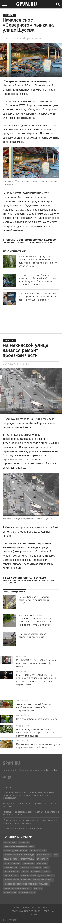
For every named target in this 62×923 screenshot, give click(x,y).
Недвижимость (27, 892)
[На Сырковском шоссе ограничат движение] (9, 639)
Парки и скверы (12, 863)
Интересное (10, 842)
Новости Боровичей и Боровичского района (26, 884)
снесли (46, 217)
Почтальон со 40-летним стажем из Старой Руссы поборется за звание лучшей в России (38, 296)
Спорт (25, 871)
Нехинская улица (29, 580)
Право (47, 871)
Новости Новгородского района (37, 876)
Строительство (11, 871)
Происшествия (37, 851)
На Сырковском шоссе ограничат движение (32, 635)
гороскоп (24, 867)
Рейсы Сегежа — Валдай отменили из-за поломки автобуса (34, 600)
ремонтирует (20, 555)
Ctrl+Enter (51, 769)
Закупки (38, 888)
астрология (10, 892)
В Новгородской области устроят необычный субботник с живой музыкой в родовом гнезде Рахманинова (38, 280)
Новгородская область (15, 851)
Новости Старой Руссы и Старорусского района (28, 880)
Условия (33, 914)
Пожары (37, 867)
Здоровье (41, 863)
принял (42, 101)
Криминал (28, 863)
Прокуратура (27, 859)
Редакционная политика (26, 911)
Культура (36, 871)
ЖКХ (46, 867)
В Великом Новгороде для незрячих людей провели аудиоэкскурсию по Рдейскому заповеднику (38, 261)
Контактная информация (37, 907)
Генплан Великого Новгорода (24, 240)
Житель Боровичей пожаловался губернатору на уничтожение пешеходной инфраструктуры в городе (36, 620)
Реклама (49, 911)
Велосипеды (10, 867)
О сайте (15, 907)
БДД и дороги (13, 578)
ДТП (55, 855)
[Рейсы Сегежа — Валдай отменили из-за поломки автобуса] (9, 602)
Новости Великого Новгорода (19, 855)
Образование (11, 876)
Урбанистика (44, 242)
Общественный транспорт (17, 888)
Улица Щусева (25, 242)
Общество (9, 242)
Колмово (50, 240)
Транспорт (9, 582)
